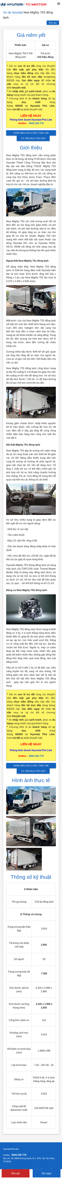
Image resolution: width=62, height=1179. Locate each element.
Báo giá (53, 22)
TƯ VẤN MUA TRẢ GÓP (33, 138)
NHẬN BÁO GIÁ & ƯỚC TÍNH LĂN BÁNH (31, 134)
